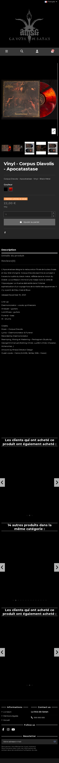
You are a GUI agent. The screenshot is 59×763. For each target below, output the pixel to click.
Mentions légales (10, 716)
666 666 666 (39, 717)
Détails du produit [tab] (12, 255)
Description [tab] (8, 249)
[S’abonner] (55, 741)
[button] (27, 515)
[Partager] (5, 232)
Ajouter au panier (31, 222)
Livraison (7, 712)
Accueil (6, 720)
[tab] (29, 261)
